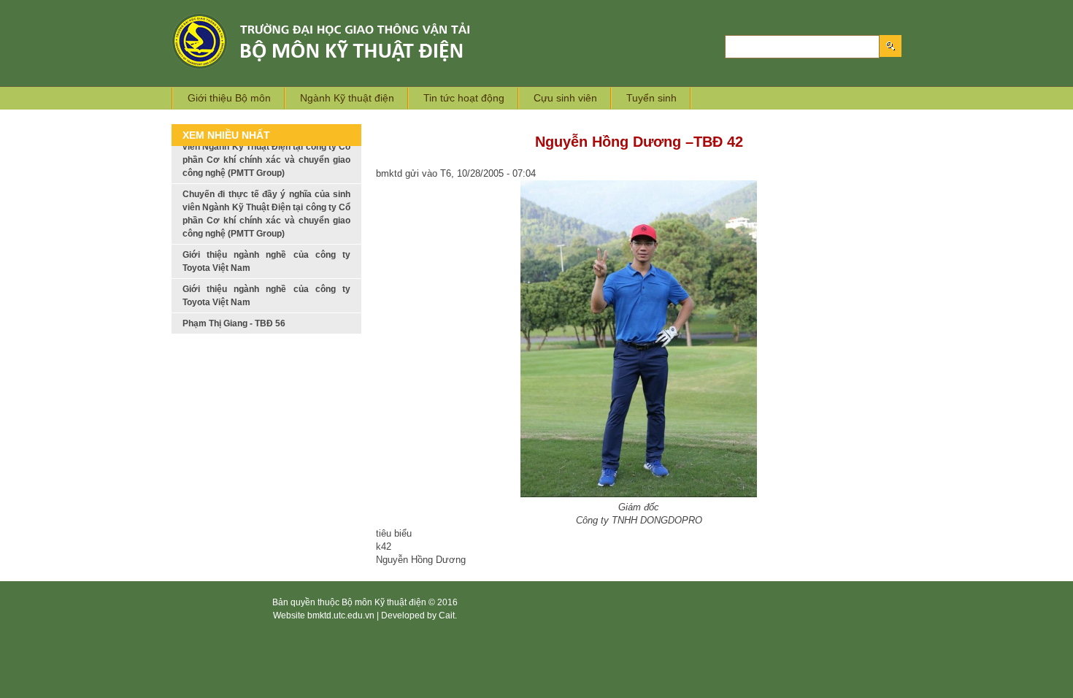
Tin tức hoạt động (463, 98)
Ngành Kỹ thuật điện (347, 98)
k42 (383, 546)
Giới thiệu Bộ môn (229, 98)
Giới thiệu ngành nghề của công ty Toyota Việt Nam (266, 237)
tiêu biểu (394, 533)
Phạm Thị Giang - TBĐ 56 (233, 299)
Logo (344, 41)
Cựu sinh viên (565, 98)
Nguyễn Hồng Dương (421, 559)
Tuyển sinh (651, 98)
